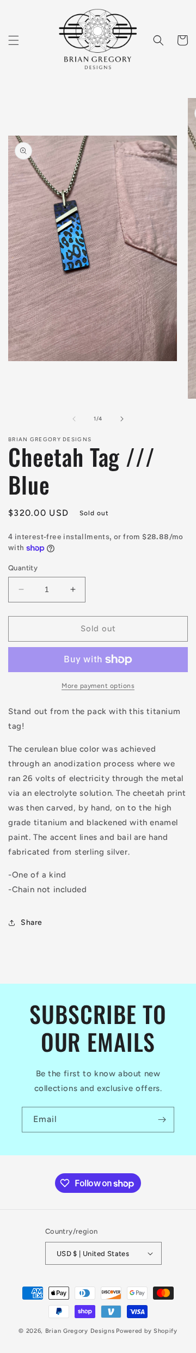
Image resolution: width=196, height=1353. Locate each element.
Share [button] (31, 922)
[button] (14, 40)
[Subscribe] (162, 1119)
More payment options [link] (98, 686)
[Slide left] (74, 419)
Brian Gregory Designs (80, 1330)
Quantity (23, 568)
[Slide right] (122, 419)
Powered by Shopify (146, 1330)
